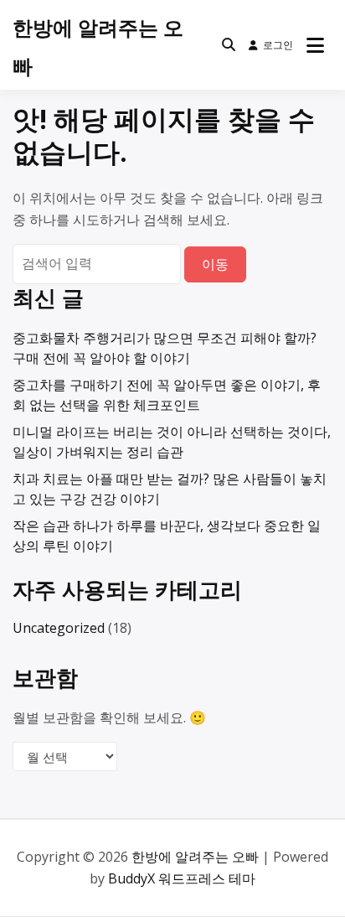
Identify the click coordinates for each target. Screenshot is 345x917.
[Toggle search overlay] (228, 45)
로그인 (278, 45)
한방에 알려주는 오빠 (195, 856)
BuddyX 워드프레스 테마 (181, 878)
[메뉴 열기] (315, 45)
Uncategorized (59, 628)
